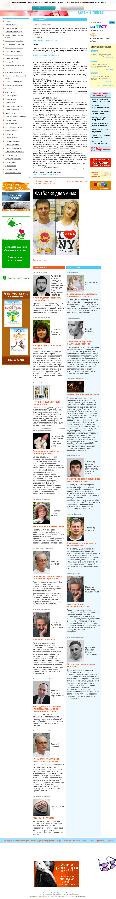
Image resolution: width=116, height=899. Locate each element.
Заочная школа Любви (13, 173)
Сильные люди (10, 134)
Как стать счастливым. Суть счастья (45, 679)
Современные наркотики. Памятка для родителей (80, 342)
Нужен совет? (40, 19)
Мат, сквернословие (74, 574)
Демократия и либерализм (14, 85)
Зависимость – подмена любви (48, 526)
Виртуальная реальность (75, 637)
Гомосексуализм (11, 69)
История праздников (12, 145)
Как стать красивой (12, 58)
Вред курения (10, 102)
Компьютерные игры (74, 456)
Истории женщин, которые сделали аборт (46, 403)
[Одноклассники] (37, 37)
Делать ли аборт (38, 383)
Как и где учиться (11, 95)
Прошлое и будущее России (14, 148)
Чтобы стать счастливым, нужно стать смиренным (46, 760)
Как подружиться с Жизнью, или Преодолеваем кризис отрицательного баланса (47, 708)
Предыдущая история (44, 181)
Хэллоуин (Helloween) (13, 141)
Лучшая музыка (10, 162)
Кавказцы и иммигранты (13, 81)
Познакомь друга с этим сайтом (100, 39)
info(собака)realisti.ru (43, 896)
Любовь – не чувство (43, 818)
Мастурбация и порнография (42, 430)
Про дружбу (9, 62)
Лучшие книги (10, 166)
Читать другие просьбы (106, 85)
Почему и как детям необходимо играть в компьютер (83, 480)
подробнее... (110, 57)
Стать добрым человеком (13, 127)
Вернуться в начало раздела (44, 183)
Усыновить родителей (44, 640)
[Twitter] (34, 37)
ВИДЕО (8, 21)
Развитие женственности (41, 318)
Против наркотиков (73, 318)
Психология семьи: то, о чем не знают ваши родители (47, 577)
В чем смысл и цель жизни (14, 152)
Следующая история (75, 181)
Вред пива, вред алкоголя (14, 106)
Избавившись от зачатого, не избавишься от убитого (82, 295)
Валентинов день (11, 138)
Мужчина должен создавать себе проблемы (47, 299)
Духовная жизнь (11, 155)
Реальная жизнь (10, 25)
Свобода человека (11, 131)
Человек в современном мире (15, 116)
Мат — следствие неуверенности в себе (78, 605)
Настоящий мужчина (40, 272)
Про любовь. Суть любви (41, 499)
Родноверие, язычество (75, 378)
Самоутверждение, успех (13, 72)
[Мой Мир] (39, 37)
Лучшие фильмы (11, 169)
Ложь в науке (10, 92)
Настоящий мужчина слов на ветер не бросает (81, 544)
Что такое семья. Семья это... (43, 548)
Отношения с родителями (41, 609)
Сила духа (8, 88)
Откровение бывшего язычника (83, 395)
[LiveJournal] (41, 37)
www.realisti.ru (75, 894)
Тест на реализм (96, 30)
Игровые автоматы (11, 120)
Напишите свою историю (42, 24)
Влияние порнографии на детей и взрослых (46, 452)
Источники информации (13, 32)
